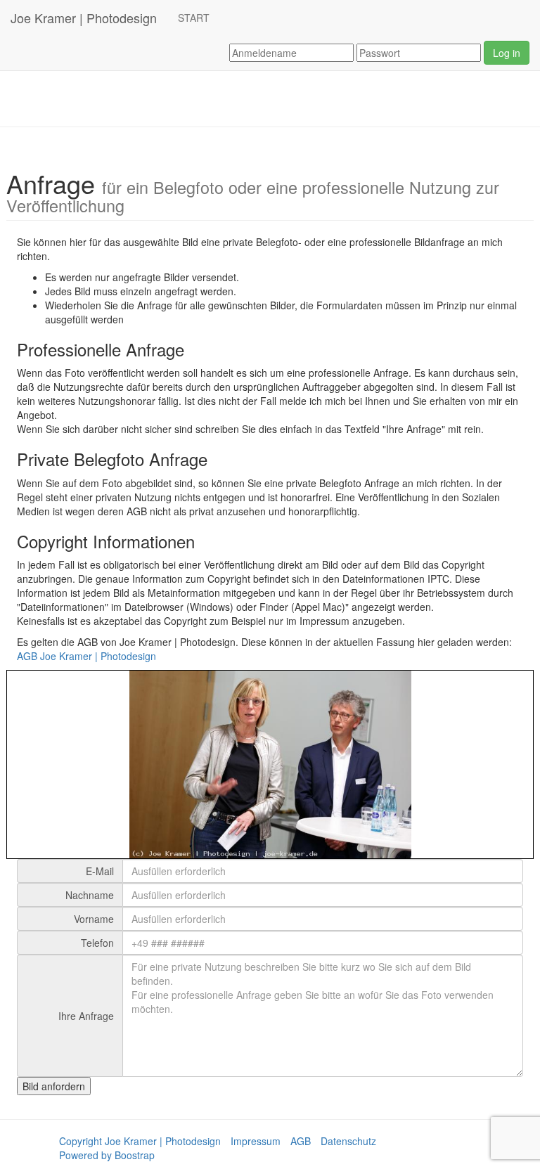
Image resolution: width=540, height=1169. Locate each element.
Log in (506, 53)
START (194, 18)
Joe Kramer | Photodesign (84, 17)
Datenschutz (348, 1141)
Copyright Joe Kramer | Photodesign (140, 1141)
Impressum (256, 1141)
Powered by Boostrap (107, 1155)
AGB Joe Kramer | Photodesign (86, 656)
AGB (300, 1141)
